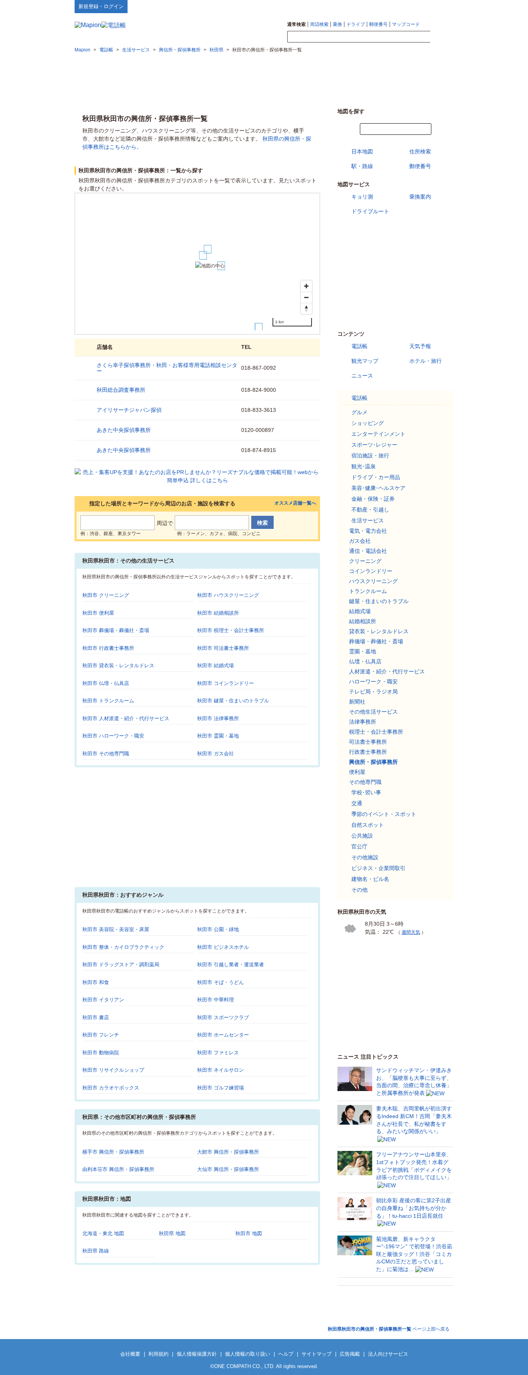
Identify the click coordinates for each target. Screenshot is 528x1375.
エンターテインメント (378, 434)
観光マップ (364, 361)
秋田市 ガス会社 (215, 753)
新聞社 (357, 702)
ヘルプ (416, 6)
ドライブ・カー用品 (375, 477)
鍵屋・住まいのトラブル (379, 601)
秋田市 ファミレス (218, 1052)
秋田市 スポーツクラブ (223, 1017)
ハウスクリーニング (373, 581)
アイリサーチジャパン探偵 (129, 410)
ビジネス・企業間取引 (378, 868)
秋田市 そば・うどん (220, 982)
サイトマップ (440, 6)
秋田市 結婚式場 (215, 665)
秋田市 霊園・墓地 (218, 736)
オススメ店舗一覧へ (295, 503)
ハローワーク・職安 (373, 681)
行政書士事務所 (368, 752)
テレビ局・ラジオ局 (373, 691)
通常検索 (296, 24)
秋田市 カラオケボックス (110, 1088)
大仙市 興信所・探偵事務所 (228, 1169)
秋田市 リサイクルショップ (113, 1070)
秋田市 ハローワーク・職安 (113, 736)
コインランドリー (370, 571)
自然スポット (367, 825)
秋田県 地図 (172, 1233)
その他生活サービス (373, 712)
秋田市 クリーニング (105, 595)
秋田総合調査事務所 (121, 390)
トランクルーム (368, 591)
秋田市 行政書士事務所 (108, 648)
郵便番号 (378, 24)
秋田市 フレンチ (100, 1035)
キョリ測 (362, 197)
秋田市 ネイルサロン (220, 1070)
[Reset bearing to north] (306, 308)
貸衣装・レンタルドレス (379, 631)
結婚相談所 (362, 621)
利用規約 (158, 1354)
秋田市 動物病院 (100, 1052)
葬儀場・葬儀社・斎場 (376, 641)
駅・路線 (362, 166)
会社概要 (130, 1354)
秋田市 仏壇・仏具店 (105, 683)
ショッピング (367, 423)
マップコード (406, 24)
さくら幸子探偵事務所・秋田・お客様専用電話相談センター (167, 368)
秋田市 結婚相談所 (218, 613)
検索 (441, 37)
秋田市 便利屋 (98, 613)
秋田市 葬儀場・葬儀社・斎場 (115, 630)
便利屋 (357, 772)
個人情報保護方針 (197, 1354)
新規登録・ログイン (101, 6)
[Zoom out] (306, 297)
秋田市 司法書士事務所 (223, 648)
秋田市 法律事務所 (218, 718)
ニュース (362, 375)
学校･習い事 (366, 792)
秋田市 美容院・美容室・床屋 (115, 929)
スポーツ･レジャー (374, 445)
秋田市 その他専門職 (105, 753)
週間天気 (411, 932)
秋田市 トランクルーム (108, 701)
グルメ (359, 412)
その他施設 (364, 857)
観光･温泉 (363, 466)
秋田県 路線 (95, 1251)
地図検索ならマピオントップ (377, 6)
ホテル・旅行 (425, 361)
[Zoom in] (306, 286)
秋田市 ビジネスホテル (223, 947)
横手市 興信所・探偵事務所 (113, 1152)
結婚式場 (360, 611)
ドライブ (355, 24)
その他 (359, 890)
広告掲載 (350, 1354)
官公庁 (359, 846)
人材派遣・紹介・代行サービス (387, 671)
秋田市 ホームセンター (223, 1035)
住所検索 (420, 151)
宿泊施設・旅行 (370, 455)
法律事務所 (362, 722)
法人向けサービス (388, 1354)
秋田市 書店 (95, 1017)
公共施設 (362, 836)
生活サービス (367, 520)
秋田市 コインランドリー (225, 683)
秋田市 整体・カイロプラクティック (123, 947)
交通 (356, 803)
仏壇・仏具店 (365, 661)
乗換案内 (420, 197)
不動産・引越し (370, 509)
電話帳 (359, 346)
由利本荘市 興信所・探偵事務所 (118, 1169)
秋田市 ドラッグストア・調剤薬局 (120, 964)
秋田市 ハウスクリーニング (228, 595)
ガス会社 (360, 541)
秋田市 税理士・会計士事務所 (230, 630)
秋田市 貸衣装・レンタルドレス (118, 665)
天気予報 (420, 346)
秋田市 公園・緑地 (218, 929)
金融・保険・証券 (373, 499)
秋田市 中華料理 (215, 1000)
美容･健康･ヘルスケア (378, 488)
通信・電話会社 (368, 551)
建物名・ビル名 (370, 879)
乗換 (337, 24)
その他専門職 (365, 782)
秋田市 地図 (248, 1233)
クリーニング (365, 561)
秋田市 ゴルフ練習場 (220, 1088)
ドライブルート (370, 211)
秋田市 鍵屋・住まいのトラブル (233, 701)
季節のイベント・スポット (383, 814)
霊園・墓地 (362, 651)
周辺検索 (319, 24)
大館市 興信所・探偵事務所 (228, 1152)
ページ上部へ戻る (389, 1329)
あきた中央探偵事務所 (124, 430)
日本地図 (362, 151)
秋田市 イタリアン (103, 1000)
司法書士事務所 (368, 742)
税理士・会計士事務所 (376, 732)
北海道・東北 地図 (103, 1233)
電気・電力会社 (368, 531)
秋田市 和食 (95, 982)
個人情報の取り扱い (247, 1354)
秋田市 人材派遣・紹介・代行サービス (125, 718)
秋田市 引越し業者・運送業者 (230, 964)
